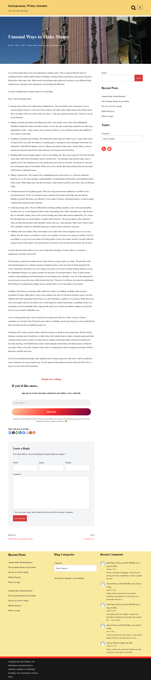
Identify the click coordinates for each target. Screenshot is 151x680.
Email (42, 462)
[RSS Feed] (104, 149)
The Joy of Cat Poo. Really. (112, 106)
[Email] (16, 432)
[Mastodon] (23, 432)
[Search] (133, 7)
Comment (17, 474)
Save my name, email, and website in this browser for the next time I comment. (44, 512)
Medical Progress (108, 111)
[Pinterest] (30, 432)
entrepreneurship (56, 45)
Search (104, 73)
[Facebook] (9, 432)
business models (44, 45)
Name (16, 462)
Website (68, 462)
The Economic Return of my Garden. (115, 101)
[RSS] (33, 432)
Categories (105, 133)
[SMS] (27, 432)
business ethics (32, 45)
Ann (11, 45)
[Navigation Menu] (140, 8)
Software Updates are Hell (122, 643)
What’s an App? (108, 116)
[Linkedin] (20, 432)
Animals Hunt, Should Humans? (114, 96)
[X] (13, 432)
